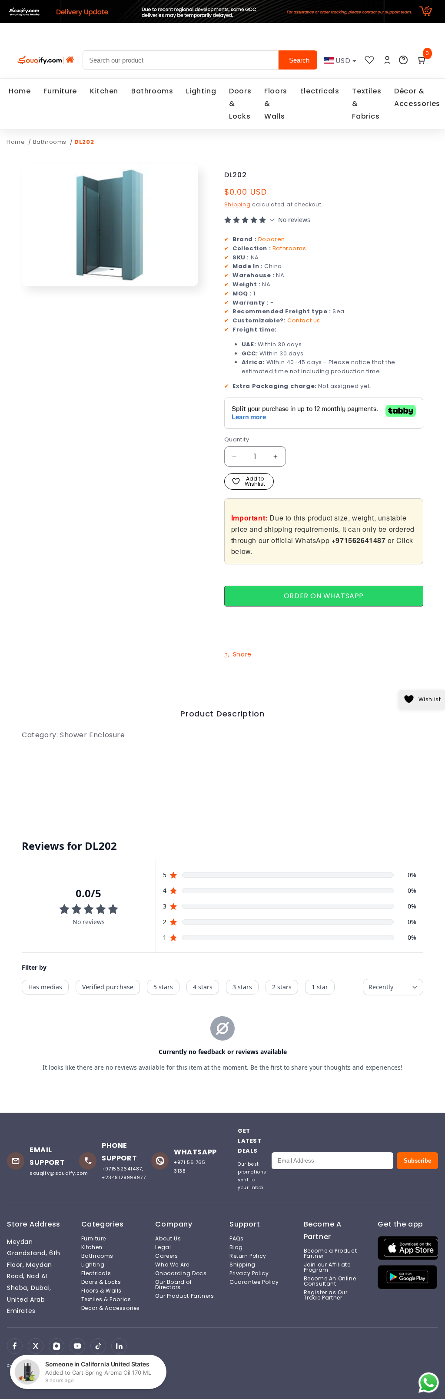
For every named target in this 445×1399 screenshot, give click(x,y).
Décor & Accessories (417, 97)
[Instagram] (56, 1346)
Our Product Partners (184, 1296)
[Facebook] (15, 1346)
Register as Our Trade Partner (326, 1295)
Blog (235, 1247)
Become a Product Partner (330, 1253)
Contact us (303, 320)
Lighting (201, 91)
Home (19, 91)
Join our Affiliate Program (327, 1267)
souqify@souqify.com (59, 1173)
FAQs (236, 1238)
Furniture (59, 91)
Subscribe (417, 1160)
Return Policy (247, 1256)
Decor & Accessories (110, 1308)
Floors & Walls (275, 103)
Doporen (271, 239)
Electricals (319, 91)
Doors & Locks (240, 103)
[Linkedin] (119, 1346)
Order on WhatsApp (324, 596)
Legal (163, 1247)
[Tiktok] (98, 1346)
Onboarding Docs (180, 1273)
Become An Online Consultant (330, 1281)
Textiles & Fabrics (366, 103)
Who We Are (172, 1264)
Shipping (237, 204)
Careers (166, 1256)
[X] (35, 1346)
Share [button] (242, 654)
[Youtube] (77, 1346)
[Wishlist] (369, 60)
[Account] (387, 60)
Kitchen (104, 91)
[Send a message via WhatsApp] (429, 1383)
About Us (168, 1238)
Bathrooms (152, 91)
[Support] (403, 60)
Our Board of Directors (173, 1285)
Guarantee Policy (254, 1282)
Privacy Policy (249, 1273)
